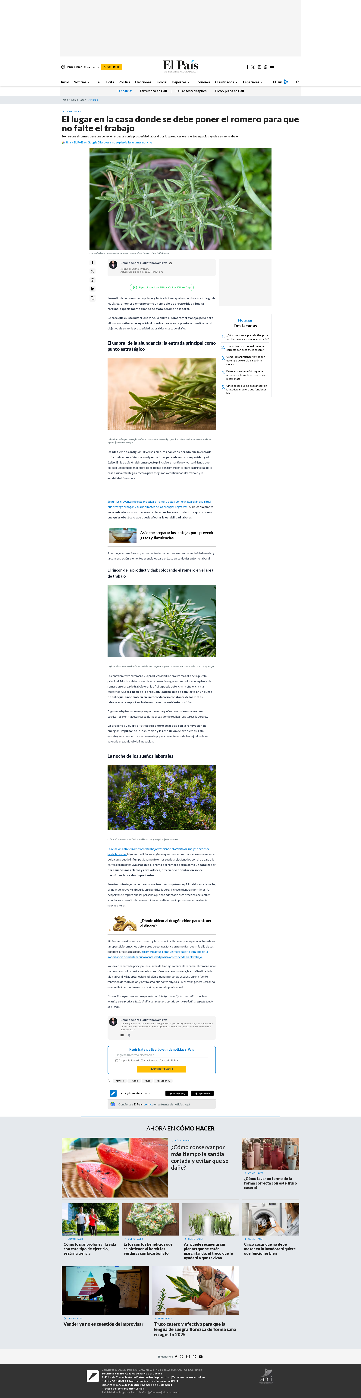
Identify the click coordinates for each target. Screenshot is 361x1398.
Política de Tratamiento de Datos (147, 1060)
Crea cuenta (91, 67)
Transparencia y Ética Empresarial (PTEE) (154, 1381)
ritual (147, 1080)
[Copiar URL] (92, 298)
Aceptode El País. (149, 1060)
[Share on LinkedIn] (92, 289)
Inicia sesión (71, 67)
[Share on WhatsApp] (92, 280)
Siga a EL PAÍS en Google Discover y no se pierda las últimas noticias (108, 142)
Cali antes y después (191, 91)
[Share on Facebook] (92, 262)
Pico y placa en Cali (229, 91)
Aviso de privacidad (158, 1377)
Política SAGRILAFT (114, 1381)
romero (120, 1080)
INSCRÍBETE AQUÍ (161, 1069)
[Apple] (202, 1093)
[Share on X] (92, 271)
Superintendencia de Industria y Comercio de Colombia (136, 1384)
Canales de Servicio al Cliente (143, 1373)
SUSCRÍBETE (112, 67)
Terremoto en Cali (153, 91)
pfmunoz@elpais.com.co (164, 1392)
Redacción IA (163, 1080)
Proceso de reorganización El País (123, 1388)
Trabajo (134, 1080)
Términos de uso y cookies (188, 1377)
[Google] (176, 1093)
